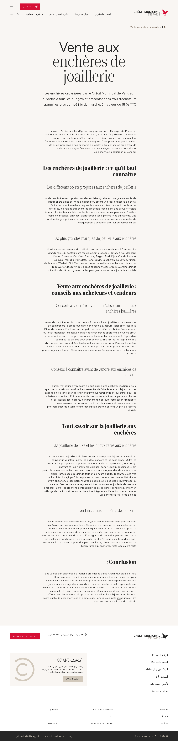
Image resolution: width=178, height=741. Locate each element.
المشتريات (161, 676)
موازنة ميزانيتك (81, 14)
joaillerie (164, 709)
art (111, 716)
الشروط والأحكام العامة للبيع (27, 736)
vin (56, 716)
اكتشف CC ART (71, 679)
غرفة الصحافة (160, 655)
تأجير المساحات (158, 683)
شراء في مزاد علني (58, 14)
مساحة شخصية (27, 7)
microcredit (52, 723)
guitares (54, 709)
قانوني (72, 736)
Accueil (165, 27)
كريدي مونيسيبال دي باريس (11, 14)
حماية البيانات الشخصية (54, 736)
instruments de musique (101, 723)
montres (164, 723)
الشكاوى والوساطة (156, 669)
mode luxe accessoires (102, 709)
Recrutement (159, 662)
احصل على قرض (103, 14)
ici (119, 597)
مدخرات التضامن (34, 14)
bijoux (165, 716)
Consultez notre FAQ (23, 637)
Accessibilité (160, 691)
